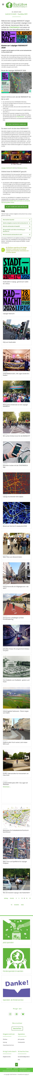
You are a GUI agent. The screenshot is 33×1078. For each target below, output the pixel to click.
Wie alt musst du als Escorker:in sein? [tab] (12, 234)
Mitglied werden (7, 1056)
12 (26, 898)
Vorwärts (16, 904)
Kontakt (16, 1068)
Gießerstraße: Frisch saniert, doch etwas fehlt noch (15, 743)
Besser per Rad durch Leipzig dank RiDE (15, 526)
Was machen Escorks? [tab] (8, 219)
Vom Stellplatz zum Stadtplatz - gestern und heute (16, 681)
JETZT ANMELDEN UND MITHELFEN (17, 206)
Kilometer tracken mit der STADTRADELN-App (15, 466)
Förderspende (21, 1042)
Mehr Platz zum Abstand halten (12, 557)
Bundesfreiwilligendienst (24, 1056)
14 (11, 904)
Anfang (6, 898)
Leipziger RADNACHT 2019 (8, 168)
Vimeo (25, 168)
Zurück (12, 898)
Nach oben (16, 1064)
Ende (22, 904)
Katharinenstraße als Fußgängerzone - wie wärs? (15, 587)
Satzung (5, 1042)
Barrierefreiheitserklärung (10, 1070)
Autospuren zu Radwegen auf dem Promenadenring (13, 618)
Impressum (9, 1068)
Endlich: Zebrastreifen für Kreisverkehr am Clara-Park (16, 774)
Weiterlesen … (18, 365)
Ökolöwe (19, 168)
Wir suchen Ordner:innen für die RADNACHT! (16, 436)
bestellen (17, 1028)
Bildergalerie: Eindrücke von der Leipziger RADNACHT (15, 405)
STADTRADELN (14, 27)
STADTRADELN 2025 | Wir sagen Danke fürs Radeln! (16, 374)
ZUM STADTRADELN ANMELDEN (17, 124)
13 (29, 898)
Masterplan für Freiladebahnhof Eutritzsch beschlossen (16, 831)
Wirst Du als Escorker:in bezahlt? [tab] (11, 226)
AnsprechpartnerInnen (8, 1045)
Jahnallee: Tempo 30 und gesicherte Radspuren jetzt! (16, 649)
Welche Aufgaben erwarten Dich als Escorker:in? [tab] (15, 223)
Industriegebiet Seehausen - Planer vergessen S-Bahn (16, 712)
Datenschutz (23, 1068)
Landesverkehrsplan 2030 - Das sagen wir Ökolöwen (15, 783)
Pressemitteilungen (25, 1070)
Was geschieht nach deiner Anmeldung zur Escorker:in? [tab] (14, 230)
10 (22, 898)
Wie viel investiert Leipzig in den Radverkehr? (16, 893)
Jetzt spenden (8, 942)
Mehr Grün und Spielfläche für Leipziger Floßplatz (15, 862)
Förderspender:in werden (13, 971)
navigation (3, 4)
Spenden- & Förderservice (13, 1000)
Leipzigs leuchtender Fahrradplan (13, 497)
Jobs (19, 1059)
